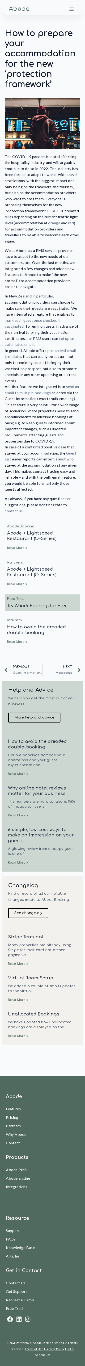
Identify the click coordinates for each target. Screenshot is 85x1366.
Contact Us (16, 1283)
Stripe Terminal (25, 937)
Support (13, 1230)
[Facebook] (10, 1319)
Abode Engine (18, 1178)
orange (54, 223)
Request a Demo (20, 1300)
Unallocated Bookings (33, 1014)
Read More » (17, 548)
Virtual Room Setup (30, 978)
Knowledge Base (20, 1247)
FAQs (11, 1239)
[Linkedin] (19, 1319)
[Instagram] (28, 1319)
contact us (14, 511)
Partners (13, 1126)
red (71, 223)
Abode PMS (16, 1169)
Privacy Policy (55, 1349)
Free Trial (14, 1308)
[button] (71, 9)
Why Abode (16, 1134)
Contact (13, 1142)
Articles (13, 1256)
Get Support (16, 1291)
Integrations (16, 1186)
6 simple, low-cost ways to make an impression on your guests (41, 835)
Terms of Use (34, 1349)
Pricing (12, 1117)
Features (13, 1109)
